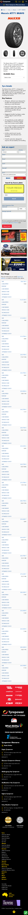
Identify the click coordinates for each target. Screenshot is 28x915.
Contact (4, 863)
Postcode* (4, 168)
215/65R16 (23, 318)
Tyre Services (5, 856)
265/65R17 (23, 537)
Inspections (4, 854)
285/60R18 (23, 647)
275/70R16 (23, 482)
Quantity (21, 150)
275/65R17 (23, 574)
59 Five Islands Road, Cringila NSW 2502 (13, 774)
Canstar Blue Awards (6, 885)
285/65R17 (23, 592)
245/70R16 (23, 409)
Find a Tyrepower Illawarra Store (15, 5)
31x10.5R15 (23, 300)
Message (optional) (6, 211)
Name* (4, 154)
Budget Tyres (5, 887)
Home (3, 10)
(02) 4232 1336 (7, 766)
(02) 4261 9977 (7, 754)
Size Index (4, 884)
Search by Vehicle (6, 834)
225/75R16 (23, 354)
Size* (3, 150)
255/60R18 (23, 610)
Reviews (4, 879)
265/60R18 (23, 629)
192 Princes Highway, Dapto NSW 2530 (12, 752)
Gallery (4, 877)
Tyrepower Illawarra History (8, 870)
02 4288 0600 (7, 810)
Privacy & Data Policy (10, 908)
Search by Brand (5, 838)
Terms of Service (14, 222)
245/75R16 (23, 428)
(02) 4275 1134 (7, 777)
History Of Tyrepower (7, 868)
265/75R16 (23, 464)
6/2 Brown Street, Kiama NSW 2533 (12, 763)
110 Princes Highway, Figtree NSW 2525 (12, 796)
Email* (3, 163)
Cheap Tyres (4, 889)
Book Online (5, 865)
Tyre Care (4, 840)
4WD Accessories (6, 850)
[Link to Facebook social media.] (14, 912)
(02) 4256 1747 (7, 788)
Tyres (3, 833)
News (3, 875)
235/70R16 (23, 373)
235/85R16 (23, 391)
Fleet (3, 873)
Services (4, 849)
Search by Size (5, 836)
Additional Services (6, 859)
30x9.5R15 (23, 281)
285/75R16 (23, 501)
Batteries (4, 852)
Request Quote (6, 226)
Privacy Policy (5, 222)
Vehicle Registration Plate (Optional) (8, 206)
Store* (3, 172)
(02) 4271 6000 (7, 799)
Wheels (4, 843)
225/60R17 (23, 519)
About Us (4, 866)
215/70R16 (23, 336)
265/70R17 (23, 555)
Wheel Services (5, 857)
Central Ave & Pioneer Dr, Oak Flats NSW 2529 (14, 785)
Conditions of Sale (18, 908)
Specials (4, 861)
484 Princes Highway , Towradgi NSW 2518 (13, 808)
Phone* (4, 159)
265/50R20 (23, 665)
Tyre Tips (4, 841)
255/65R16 (23, 446)
